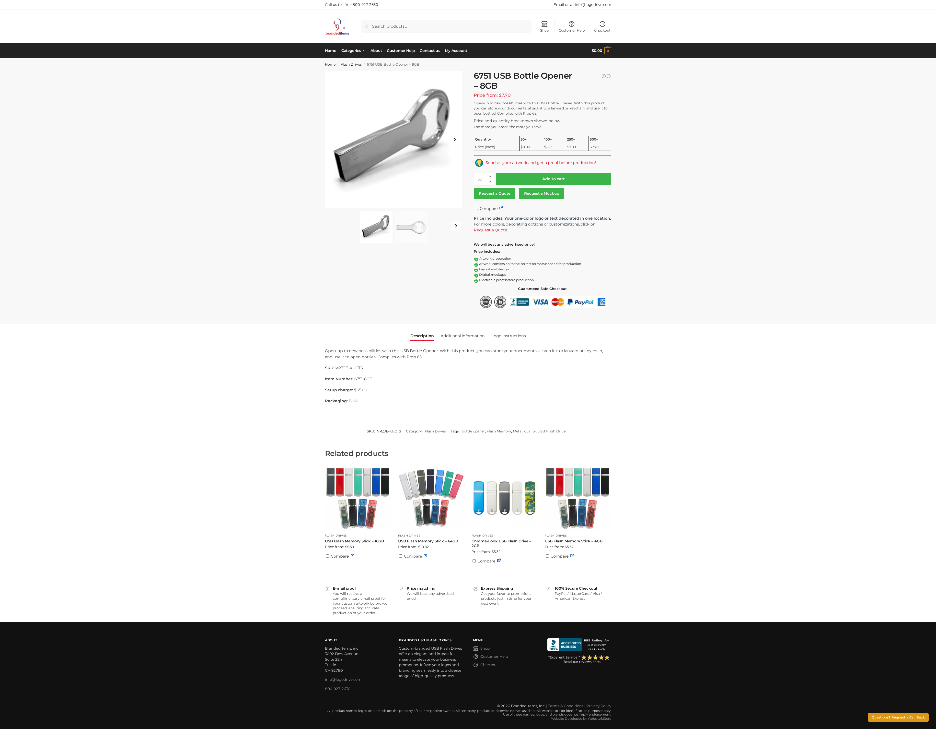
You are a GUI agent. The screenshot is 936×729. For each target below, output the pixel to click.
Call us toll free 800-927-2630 (351, 4)
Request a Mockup (541, 193)
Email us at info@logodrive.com (582, 4)
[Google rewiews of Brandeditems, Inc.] (579, 659)
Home (330, 64)
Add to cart (553, 179)
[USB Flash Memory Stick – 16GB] (358, 498)
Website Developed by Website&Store (581, 718)
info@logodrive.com (343, 679)
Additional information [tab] (463, 336)
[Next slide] (455, 139)
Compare (488, 208)
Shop (544, 30)
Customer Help (572, 30)
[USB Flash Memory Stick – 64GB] (431, 498)
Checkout (602, 30)
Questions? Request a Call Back (898, 717)
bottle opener (473, 431)
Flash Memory (499, 431)
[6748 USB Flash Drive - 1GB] (603, 76)
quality (530, 431)
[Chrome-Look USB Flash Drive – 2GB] (505, 498)
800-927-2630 (337, 688)
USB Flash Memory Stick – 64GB (428, 541)
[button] (601, 50)
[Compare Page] (501, 208)
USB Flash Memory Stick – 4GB (573, 541)
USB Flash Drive (552, 431)
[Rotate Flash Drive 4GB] (608, 76)
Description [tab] (422, 336)
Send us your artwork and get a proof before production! (540, 162)
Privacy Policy (598, 706)
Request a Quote (494, 193)
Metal (517, 431)
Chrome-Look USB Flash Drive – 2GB (501, 543)
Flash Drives (351, 64)
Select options (357, 568)
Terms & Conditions (565, 706)
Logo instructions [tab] (509, 336)
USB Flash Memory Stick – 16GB (354, 541)
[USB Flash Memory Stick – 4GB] (578, 498)
